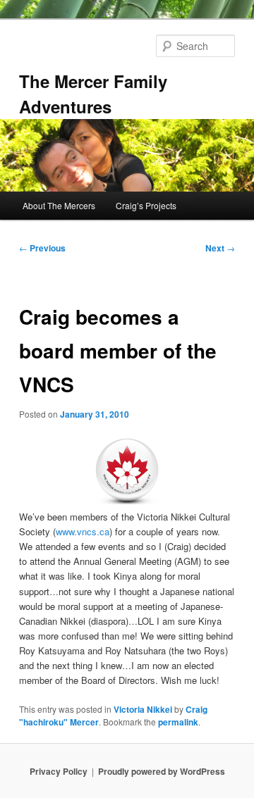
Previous (42, 248)
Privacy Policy (58, 771)
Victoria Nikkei (143, 709)
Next (220, 248)
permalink (178, 722)
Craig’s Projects (146, 205)
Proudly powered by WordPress (161, 771)
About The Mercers (59, 205)
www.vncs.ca (82, 531)
